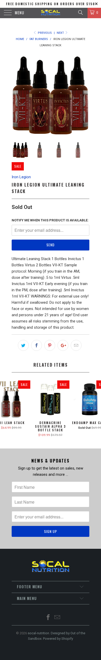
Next (61, 33)
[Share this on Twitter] (23, 345)
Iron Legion (21, 177)
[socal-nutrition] (50, 13)
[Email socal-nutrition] (57, 618)
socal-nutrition (38, 633)
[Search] (80, 12)
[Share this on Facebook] (36, 345)
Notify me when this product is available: (50, 220)
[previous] (16, 95)
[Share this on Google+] (62, 345)
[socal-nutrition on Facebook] (48, 618)
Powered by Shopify (58, 639)
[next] (84, 95)
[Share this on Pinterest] (49, 345)
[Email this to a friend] (76, 345)
